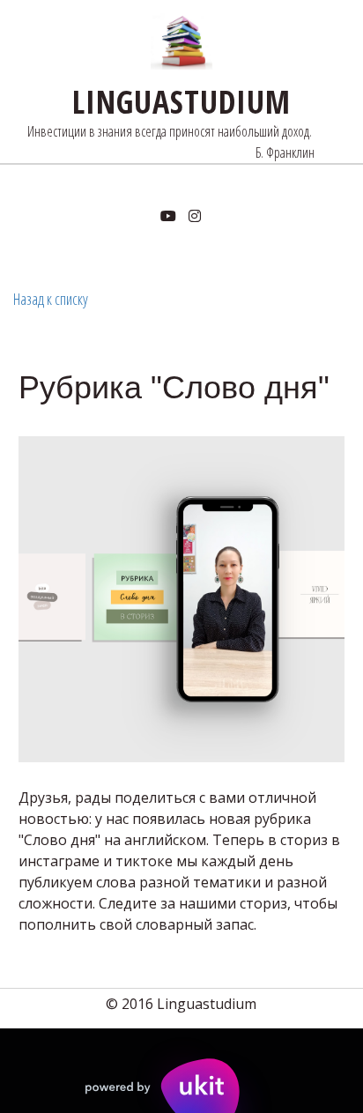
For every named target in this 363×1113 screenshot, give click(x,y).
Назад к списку (50, 298)
